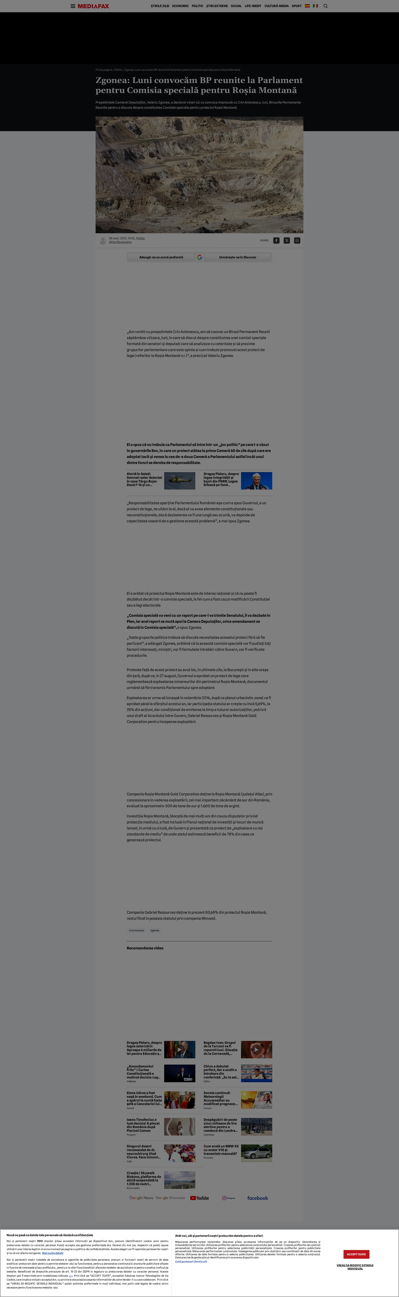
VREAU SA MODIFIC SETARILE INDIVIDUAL (355, 1267)
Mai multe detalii (52, 1253)
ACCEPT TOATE (356, 1254)
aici (71, 1276)
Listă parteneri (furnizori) (191, 1261)
